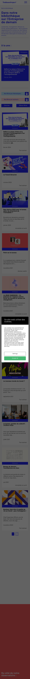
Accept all (15, 358)
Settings (15, 353)
